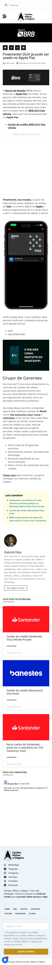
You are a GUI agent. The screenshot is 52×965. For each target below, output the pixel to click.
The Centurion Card (21, 414)
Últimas (32, 914)
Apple (39, 206)
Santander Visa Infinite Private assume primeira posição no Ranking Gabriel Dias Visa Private (26, 503)
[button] (5, 47)
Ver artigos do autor (16, 588)
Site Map (8, 914)
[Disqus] (26, 810)
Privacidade (20, 914)
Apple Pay (21, 94)
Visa (8, 206)
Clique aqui (9, 475)
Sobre (7, 909)
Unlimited (8, 418)
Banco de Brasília (15, 90)
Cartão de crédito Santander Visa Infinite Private (24, 638)
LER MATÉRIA (12, 646)
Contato (24, 909)
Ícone (37, 414)
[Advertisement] (26, 165)
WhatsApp (35, 909)
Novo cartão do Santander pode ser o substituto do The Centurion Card (25, 747)
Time (15, 909)
